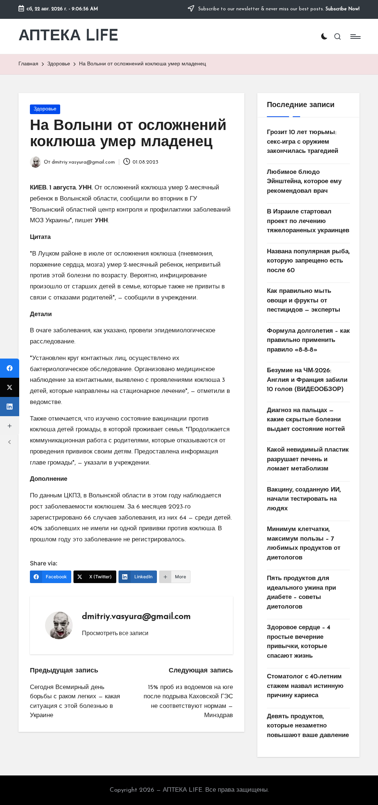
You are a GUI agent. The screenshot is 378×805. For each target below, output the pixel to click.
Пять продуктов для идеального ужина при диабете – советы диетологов (301, 592)
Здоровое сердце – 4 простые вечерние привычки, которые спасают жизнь (298, 641)
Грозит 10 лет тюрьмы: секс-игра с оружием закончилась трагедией (302, 141)
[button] (115, 632)
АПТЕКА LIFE (68, 36)
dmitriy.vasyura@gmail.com (136, 616)
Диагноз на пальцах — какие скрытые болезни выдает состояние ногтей (306, 419)
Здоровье (45, 109)
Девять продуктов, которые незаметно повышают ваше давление (308, 726)
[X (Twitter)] (9, 387)
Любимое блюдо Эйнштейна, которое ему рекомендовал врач (304, 181)
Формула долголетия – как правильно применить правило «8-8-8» (308, 340)
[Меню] (355, 36)
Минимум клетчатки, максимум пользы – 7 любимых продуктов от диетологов (303, 543)
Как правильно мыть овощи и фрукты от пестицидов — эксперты (303, 300)
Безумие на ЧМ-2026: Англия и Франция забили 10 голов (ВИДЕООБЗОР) (307, 380)
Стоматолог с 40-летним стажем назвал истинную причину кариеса (305, 686)
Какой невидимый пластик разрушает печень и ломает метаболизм (308, 459)
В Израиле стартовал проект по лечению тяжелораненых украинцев (308, 221)
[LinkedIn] (9, 406)
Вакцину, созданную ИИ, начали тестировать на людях (304, 499)
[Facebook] (9, 368)
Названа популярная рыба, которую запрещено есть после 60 (308, 261)
